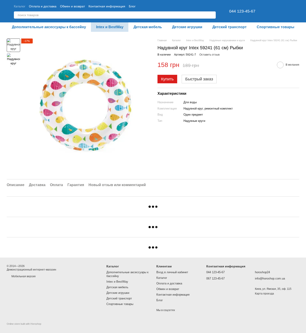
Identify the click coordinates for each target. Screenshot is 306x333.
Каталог (19, 6)
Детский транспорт (229, 27)
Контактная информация (106, 6)
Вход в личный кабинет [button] (172, 272)
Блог (132, 6)
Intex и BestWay (109, 27)
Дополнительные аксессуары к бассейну (49, 27)
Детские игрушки (187, 27)
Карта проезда (264, 293)
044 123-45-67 (242, 11)
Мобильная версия (23, 276)
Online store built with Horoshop (24, 323)
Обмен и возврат (72, 6)
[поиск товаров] (212, 15)
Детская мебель (148, 27)
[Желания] (272, 11)
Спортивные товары (275, 27)
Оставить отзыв (209, 54)
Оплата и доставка (42, 6)
